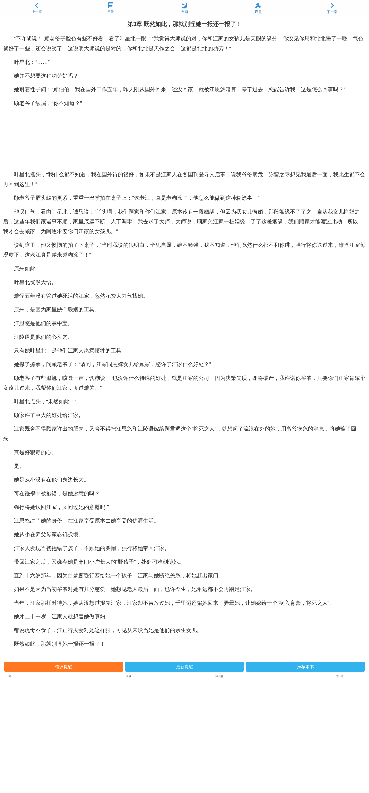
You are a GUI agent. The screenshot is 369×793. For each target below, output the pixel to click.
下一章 (332, 12)
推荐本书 (305, 666)
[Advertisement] (184, 139)
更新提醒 (184, 666)
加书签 (219, 676)
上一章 (37, 12)
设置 (258, 12)
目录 (110, 12)
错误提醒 (63, 666)
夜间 (184, 12)
